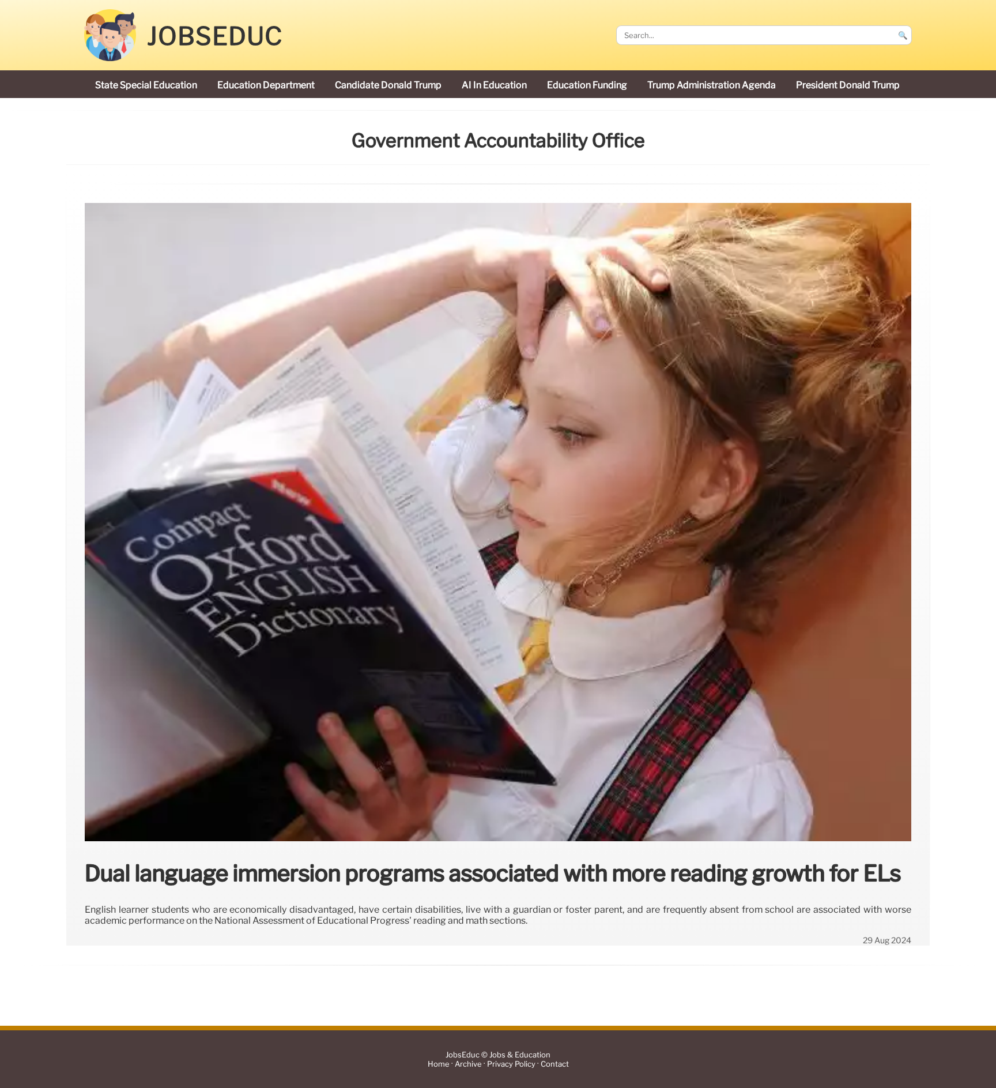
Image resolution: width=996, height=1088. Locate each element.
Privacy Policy (511, 1064)
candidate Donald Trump (388, 85)
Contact (555, 1064)
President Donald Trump (848, 85)
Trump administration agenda (711, 85)
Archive (468, 1064)
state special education (146, 85)
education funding (587, 85)
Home (439, 1064)
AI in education (494, 85)
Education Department (266, 85)
